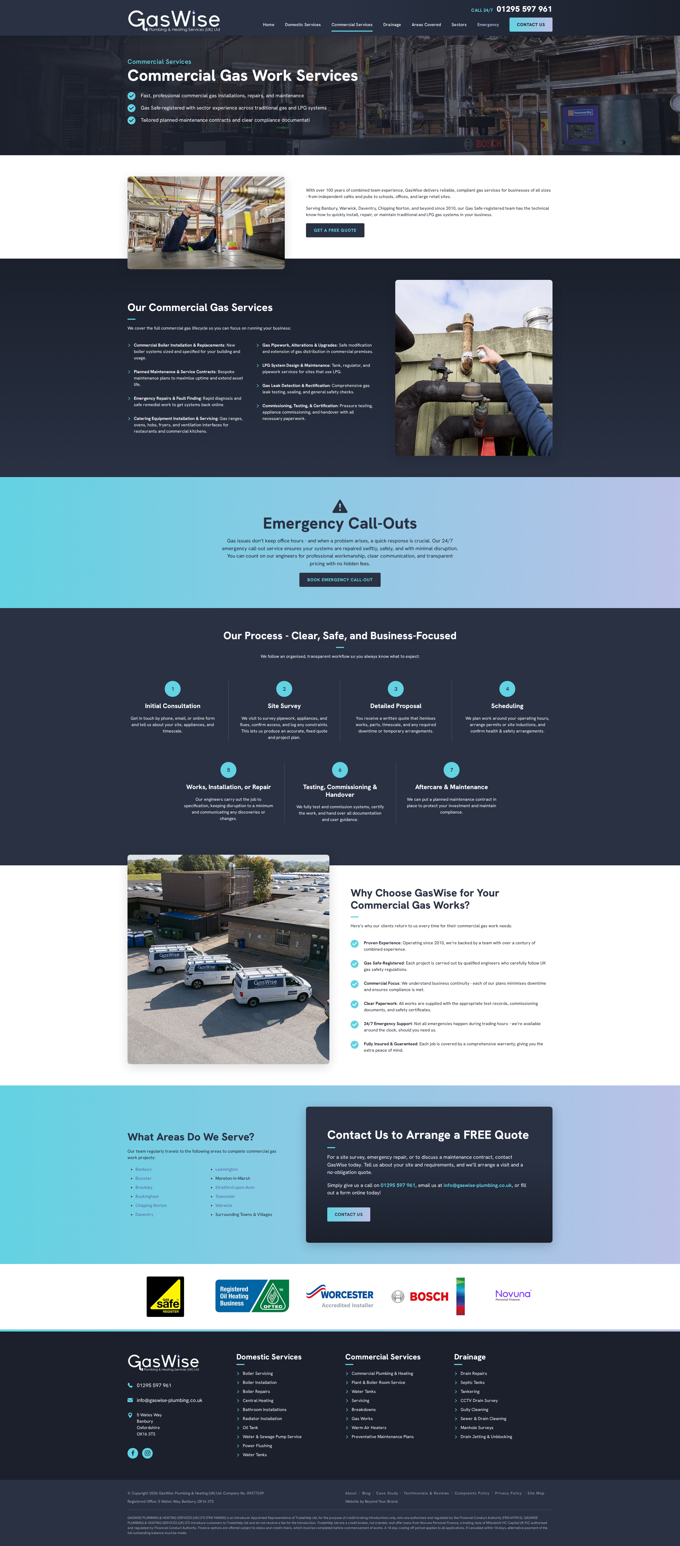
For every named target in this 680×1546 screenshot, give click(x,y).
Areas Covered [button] (426, 24)
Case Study (387, 1493)
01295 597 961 (524, 9)
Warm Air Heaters (369, 1427)
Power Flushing (257, 1445)
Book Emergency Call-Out (340, 580)
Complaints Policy (472, 1493)
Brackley (143, 1187)
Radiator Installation (262, 1418)
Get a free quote (335, 230)
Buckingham (147, 1196)
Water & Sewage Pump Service (272, 1436)
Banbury (143, 1169)
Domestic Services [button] (303, 24)
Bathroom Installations (265, 1409)
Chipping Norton (151, 1205)
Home (268, 24)
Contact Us (531, 24)
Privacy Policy (508, 1493)
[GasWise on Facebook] (133, 1453)
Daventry (144, 1214)
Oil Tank (250, 1427)
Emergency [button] (488, 24)
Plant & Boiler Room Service (378, 1382)
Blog (366, 1493)
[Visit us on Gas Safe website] (166, 1297)
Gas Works (362, 1418)
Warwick (223, 1205)
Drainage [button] (392, 24)
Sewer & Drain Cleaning (483, 1418)
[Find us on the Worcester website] (340, 1297)
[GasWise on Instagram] (147, 1453)
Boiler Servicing (258, 1373)
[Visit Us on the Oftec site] (253, 1297)
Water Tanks (255, 1454)
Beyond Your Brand (381, 1501)
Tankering (470, 1391)
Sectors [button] (459, 24)
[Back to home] (174, 20)
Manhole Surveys (477, 1427)
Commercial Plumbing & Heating (382, 1373)
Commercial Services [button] (352, 24)
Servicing (360, 1400)
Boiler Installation (260, 1382)
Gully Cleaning (474, 1409)
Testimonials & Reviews (426, 1493)
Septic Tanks (473, 1382)
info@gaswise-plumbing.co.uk (478, 1185)
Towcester (225, 1196)
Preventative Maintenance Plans (383, 1436)
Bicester (143, 1178)
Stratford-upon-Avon (235, 1187)
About (351, 1493)
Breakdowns (364, 1409)
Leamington (226, 1169)
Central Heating (258, 1400)
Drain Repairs (474, 1373)
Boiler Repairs (256, 1391)
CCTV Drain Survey (479, 1400)
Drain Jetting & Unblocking (486, 1436)
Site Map (536, 1493)
